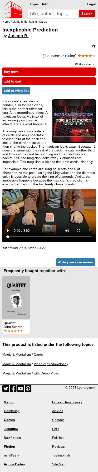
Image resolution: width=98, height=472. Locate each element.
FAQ (55, 429)
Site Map (58, 464)
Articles (57, 411)
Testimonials (61, 455)
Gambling (12, 411)
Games (9, 420)
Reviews (58, 446)
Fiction (9, 446)
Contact (58, 420)
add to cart (12, 81)
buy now (11, 71)
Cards (38, 354)
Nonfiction (12, 438)
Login (91, 4)
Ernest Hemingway (67, 402)
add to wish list (16, 91)
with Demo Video (46, 373)
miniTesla (11, 455)
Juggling (11, 429)
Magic (9, 402)
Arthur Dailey (14, 464)
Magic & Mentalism (16, 354)
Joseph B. (18, 35)
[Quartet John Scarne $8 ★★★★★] (16, 297)
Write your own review (75, 262)
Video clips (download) (51, 364)
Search (86, 14)
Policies (58, 438)
